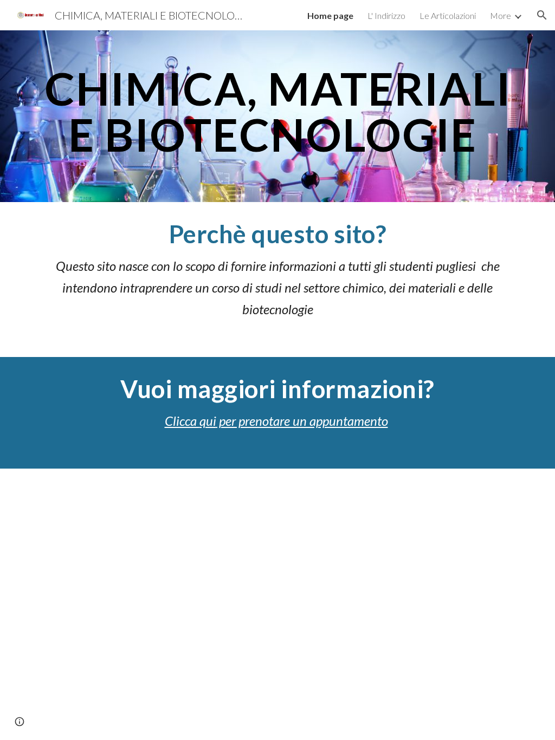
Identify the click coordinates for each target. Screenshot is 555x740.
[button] (542, 15)
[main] (278, 116)
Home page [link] (330, 15)
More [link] (500, 15)
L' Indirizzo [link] (386, 15)
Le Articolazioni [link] (448, 15)
